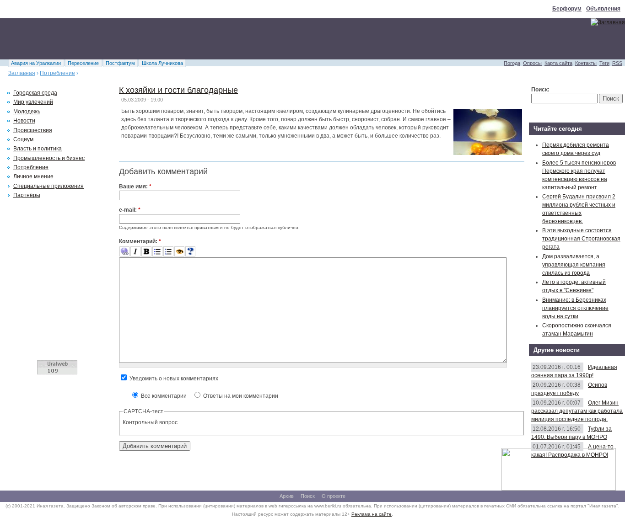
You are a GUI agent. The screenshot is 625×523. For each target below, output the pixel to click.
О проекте (333, 496)
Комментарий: (140, 241)
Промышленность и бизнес (49, 158)
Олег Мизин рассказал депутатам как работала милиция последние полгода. (577, 411)
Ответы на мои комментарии (240, 396)
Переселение (83, 63)
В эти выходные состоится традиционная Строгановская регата (581, 238)
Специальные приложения (48, 186)
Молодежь (26, 111)
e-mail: (129, 210)
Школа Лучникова (162, 63)
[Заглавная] (608, 22)
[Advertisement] (166, 38)
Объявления (603, 8)
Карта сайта (558, 63)
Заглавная (21, 73)
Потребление (57, 73)
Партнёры (26, 195)
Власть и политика (37, 148)
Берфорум (567, 8)
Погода (512, 63)
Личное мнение (33, 176)
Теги (604, 63)
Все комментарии (163, 396)
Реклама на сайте (371, 514)
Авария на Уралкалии (36, 63)
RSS (617, 63)
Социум (23, 139)
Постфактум (120, 63)
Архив (287, 496)
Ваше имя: (135, 186)
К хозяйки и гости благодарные (178, 90)
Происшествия (32, 130)
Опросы (532, 63)
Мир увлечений (33, 102)
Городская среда (35, 93)
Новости (24, 120)
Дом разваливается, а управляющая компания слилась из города (573, 264)
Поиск (308, 496)
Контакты (586, 63)
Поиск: (540, 89)
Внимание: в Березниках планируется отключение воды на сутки (575, 308)
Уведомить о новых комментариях (173, 378)
